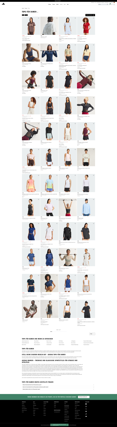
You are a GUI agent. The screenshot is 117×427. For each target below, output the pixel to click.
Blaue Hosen (24, 344)
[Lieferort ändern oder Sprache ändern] (114, 2)
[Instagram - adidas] (90, 406)
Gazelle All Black (61, 344)
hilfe (95, 2)
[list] (53, 15)
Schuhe (61, 4)
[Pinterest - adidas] (90, 411)
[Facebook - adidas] (90, 404)
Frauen (53, 4)
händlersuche (93, 2)
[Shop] (3, 4)
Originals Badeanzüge (74, 344)
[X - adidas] (90, 409)
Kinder (57, 4)
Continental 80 (49, 344)
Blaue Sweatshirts (37, 344)
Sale (68, 4)
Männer (49, 4)
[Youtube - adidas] (90, 416)
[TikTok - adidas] (90, 414)
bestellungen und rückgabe (100, 2)
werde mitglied (111, 2)
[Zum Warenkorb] (114, 4)
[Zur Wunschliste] (112, 4)
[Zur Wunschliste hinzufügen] (38, 18)
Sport (65, 4)
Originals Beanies (86, 344)
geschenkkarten (106, 2)
